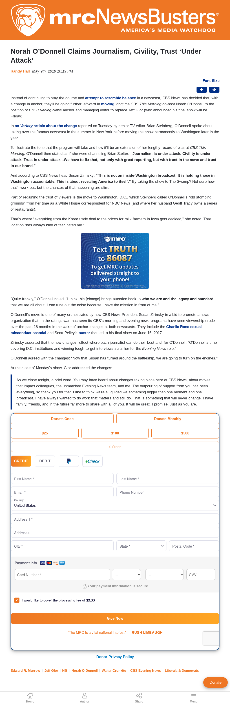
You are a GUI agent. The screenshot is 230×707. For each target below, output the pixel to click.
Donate (215, 682)
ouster (84, 333)
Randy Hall (20, 71)
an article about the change (46, 126)
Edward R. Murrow (25, 670)
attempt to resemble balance (110, 98)
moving (107, 104)
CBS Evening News (145, 670)
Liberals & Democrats (182, 670)
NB (64, 670)
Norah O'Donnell (84, 670)
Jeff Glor (51, 670)
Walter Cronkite (114, 670)
